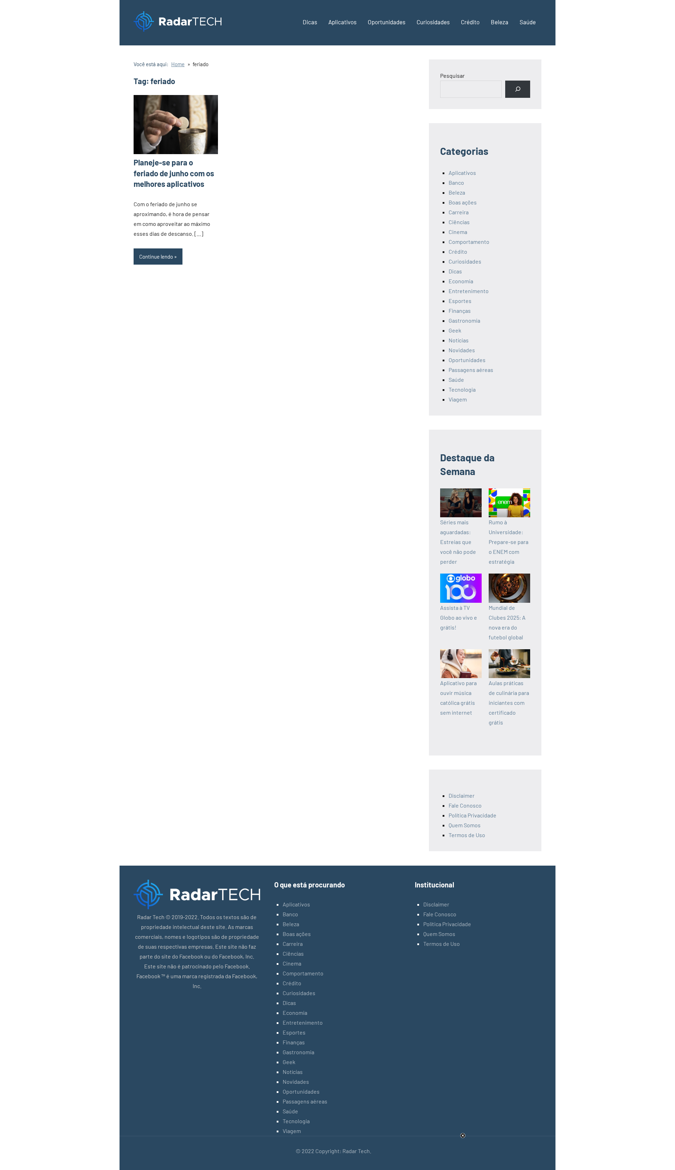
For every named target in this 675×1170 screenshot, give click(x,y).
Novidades (462, 350)
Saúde (528, 21)
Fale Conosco (465, 805)
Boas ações (463, 202)
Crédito (470, 21)
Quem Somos (465, 825)
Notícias (459, 340)
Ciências (459, 222)
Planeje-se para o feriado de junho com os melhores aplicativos (174, 173)
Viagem (458, 399)
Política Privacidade (472, 815)
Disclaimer (462, 795)
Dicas (310, 21)
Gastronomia (464, 320)
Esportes (460, 300)
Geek (455, 330)
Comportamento (469, 241)
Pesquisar (452, 75)
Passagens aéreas (471, 369)
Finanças (460, 310)
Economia (461, 281)
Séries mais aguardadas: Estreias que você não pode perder (458, 542)
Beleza (499, 21)
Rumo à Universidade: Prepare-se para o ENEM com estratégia (508, 542)
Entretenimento (469, 290)
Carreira (459, 212)
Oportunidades (386, 21)
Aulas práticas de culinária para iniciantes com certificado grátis (509, 702)
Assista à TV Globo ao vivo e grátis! (458, 617)
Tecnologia (462, 389)
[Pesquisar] (517, 89)
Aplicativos (342, 21)
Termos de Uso (467, 834)
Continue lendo (156, 256)
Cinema (458, 231)
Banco (456, 182)
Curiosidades (433, 21)
